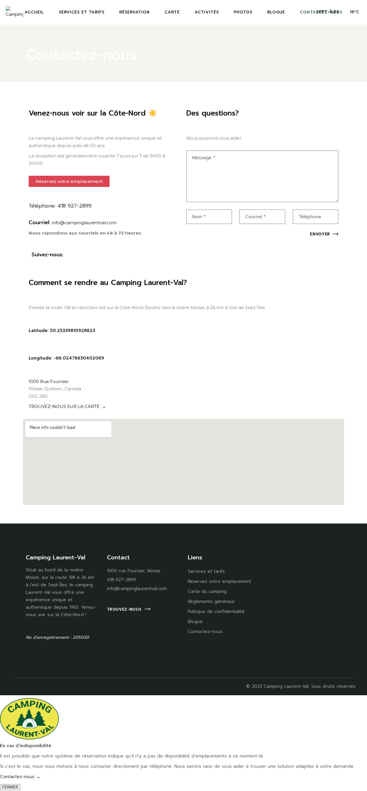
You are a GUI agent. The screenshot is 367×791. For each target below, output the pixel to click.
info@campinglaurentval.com (84, 222)
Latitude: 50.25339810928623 (62, 330)
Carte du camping (207, 591)
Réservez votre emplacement (219, 581)
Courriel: (40, 222)
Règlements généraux (211, 601)
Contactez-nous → (20, 777)
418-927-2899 (121, 580)
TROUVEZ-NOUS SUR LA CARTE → (67, 406)
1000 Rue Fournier (49, 381)
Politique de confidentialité (216, 611)
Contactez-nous (205, 631)
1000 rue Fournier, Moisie (134, 571)
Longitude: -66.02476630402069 (66, 358)
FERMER (10, 787)
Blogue (195, 621)
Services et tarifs (206, 571)
